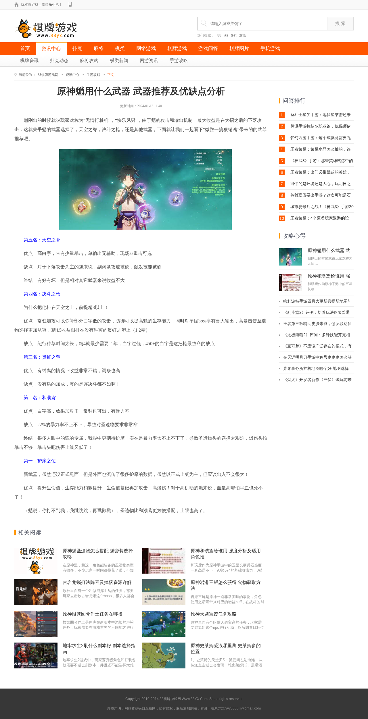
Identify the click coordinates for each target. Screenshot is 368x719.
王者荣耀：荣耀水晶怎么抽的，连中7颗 (320, 149)
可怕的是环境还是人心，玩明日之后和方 (320, 184)
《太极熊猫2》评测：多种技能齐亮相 (316, 334)
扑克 (77, 48)
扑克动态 (59, 60)
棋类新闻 (119, 60)
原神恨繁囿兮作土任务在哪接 (92, 614)
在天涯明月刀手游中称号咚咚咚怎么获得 (317, 357)
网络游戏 (146, 48)
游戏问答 (208, 48)
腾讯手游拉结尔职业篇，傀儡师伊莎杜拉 (320, 126)
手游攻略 (179, 60)
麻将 (98, 48)
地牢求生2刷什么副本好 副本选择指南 (99, 648)
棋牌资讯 (29, 60)
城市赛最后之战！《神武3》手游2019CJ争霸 (322, 207)
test (233, 35)
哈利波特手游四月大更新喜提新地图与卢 (317, 301)
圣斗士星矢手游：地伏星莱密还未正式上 (320, 115)
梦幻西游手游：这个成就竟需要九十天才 (320, 138)
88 (219, 35)
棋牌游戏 (177, 48)
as (226, 35)
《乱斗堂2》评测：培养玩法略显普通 (316, 312)
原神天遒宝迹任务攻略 (214, 614)
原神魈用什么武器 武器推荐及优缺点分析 (329, 252)
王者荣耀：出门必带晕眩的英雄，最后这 (320, 172)
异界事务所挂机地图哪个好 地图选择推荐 (316, 368)
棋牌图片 (239, 48)
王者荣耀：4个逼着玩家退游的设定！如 (319, 218)
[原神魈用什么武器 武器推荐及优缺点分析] (290, 257)
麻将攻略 (89, 60)
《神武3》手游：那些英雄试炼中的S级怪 (321, 161)
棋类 (120, 48)
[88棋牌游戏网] (45, 29)
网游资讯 (149, 60)
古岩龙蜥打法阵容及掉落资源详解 (97, 582)
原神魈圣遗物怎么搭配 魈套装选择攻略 (98, 553)
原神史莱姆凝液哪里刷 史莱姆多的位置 (226, 648)
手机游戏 (270, 48)
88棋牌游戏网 (48, 75)
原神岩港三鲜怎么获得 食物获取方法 (226, 585)
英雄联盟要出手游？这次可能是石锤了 (320, 195)
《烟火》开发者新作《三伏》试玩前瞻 (317, 379)
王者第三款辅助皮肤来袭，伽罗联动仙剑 (317, 323)
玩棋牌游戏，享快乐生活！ (41, 5)
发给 (242, 35)
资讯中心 (51, 48)
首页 (25, 48)
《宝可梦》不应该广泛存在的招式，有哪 (317, 346)
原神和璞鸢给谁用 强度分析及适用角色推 (226, 553)
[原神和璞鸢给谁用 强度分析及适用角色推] (290, 282)
